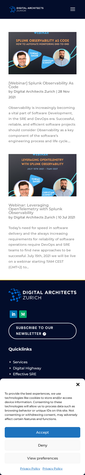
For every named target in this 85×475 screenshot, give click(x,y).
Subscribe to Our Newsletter (34, 330)
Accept (42, 432)
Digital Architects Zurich (34, 91)
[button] (78, 384)
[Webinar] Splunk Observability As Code (40, 85)
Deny (42, 445)
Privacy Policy (30, 468)
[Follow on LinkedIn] (13, 314)
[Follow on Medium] (23, 314)
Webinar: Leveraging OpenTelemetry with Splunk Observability (35, 209)
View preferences (42, 458)
